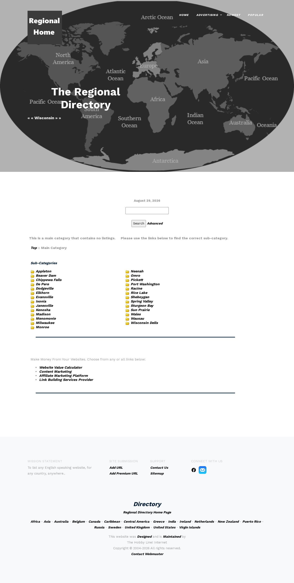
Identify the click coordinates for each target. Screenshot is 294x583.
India (172, 521)
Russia (99, 527)
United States (164, 527)
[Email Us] (202, 470)
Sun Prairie (140, 310)
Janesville (44, 306)
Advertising (207, 15)
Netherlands (204, 521)
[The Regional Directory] (45, 27)
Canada (94, 521)
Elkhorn (42, 293)
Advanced (154, 223)
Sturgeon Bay (142, 306)
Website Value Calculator (60, 367)
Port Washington (145, 284)
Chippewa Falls (49, 280)
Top (34, 248)
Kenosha (43, 310)
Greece (158, 521)
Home (184, 15)
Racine (136, 288)
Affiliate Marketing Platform (63, 376)
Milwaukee (45, 323)
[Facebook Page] (193, 470)
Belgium (78, 521)
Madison (43, 314)
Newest (233, 15)
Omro (135, 275)
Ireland (185, 521)
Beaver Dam (46, 275)
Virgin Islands (189, 527)
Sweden (114, 527)
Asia (47, 521)
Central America (136, 521)
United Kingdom (137, 527)
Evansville (44, 297)
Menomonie (46, 318)
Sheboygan (140, 297)
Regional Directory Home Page (147, 512)
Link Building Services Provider (66, 380)
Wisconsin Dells (144, 323)
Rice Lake (139, 293)
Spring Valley (142, 301)
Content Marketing (55, 371)
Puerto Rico (251, 521)
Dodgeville (44, 288)
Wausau (137, 318)
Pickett (137, 280)
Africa (35, 521)
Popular (255, 15)
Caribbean (112, 521)
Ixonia (41, 301)
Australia (61, 521)
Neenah (137, 271)
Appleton (43, 271)
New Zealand (228, 521)
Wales (136, 314)
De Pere (42, 284)
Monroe (42, 327)
